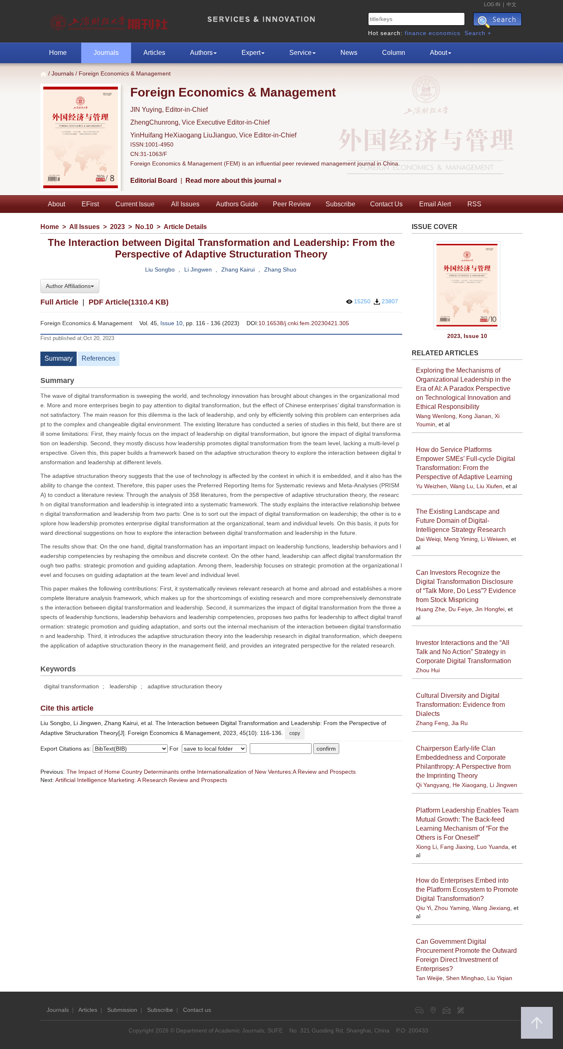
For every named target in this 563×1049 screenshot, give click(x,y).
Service (300, 52)
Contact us (197, 1009)
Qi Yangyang (432, 785)
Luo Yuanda (492, 846)
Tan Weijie (429, 978)
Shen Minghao (465, 978)
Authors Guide (237, 204)
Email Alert (435, 204)
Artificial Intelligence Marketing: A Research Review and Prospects (141, 780)
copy (294, 733)
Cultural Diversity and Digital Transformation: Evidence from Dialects (460, 704)
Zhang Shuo (280, 269)
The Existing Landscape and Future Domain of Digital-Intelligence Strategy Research (461, 520)
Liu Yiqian (499, 978)
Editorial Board (153, 180)
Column (393, 52)
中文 (511, 4)
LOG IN (492, 4)
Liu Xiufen (489, 486)
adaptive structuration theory (185, 686)
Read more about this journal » (233, 180)
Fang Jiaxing (457, 846)
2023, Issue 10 (467, 336)
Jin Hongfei (489, 609)
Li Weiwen (494, 539)
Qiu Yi (423, 908)
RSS (474, 204)
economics (444, 33)
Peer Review (292, 204)
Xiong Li (426, 846)
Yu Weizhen (431, 486)
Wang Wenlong (435, 416)
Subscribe (340, 204)
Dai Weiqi (428, 539)
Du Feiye (460, 609)
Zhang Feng (432, 723)
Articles (154, 52)
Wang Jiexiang (491, 908)
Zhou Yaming (451, 908)
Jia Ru (459, 723)
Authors (201, 52)
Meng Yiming (461, 539)
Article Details (185, 226)
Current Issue (135, 204)
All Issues (185, 204)
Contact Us (386, 204)
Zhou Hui (428, 670)
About (438, 52)
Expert (251, 52)
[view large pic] (467, 285)
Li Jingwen (198, 269)
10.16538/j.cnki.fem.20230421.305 (303, 323)
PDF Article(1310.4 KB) (129, 302)
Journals (106, 52)
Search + (477, 33)
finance (416, 33)
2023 (117, 226)
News (348, 52)
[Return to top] (537, 1023)
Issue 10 (171, 323)
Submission (122, 1009)
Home (58, 52)
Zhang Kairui (238, 269)
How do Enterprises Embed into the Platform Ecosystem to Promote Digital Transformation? (467, 889)
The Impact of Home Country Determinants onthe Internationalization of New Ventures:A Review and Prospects (211, 771)
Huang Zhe (430, 609)
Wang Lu (461, 486)
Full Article (59, 302)
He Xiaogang (469, 785)
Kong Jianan (475, 416)
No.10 (144, 226)
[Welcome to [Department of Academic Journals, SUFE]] (110, 20)
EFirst (90, 204)
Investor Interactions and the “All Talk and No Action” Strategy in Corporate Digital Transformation (463, 651)
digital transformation (71, 686)
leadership (123, 686)
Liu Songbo (160, 269)
